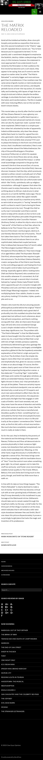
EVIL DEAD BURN (8, 703)
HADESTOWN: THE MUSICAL (12, 681)
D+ (7, 612)
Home (3, 562)
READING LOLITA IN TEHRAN (12, 677)
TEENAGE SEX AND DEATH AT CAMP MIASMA (19, 639)
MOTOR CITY (6, 673)
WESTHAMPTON (7, 686)
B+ (7, 607)
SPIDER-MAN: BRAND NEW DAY (14, 669)
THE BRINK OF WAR (9, 635)
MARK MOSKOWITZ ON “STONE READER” (17, 535)
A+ (6, 604)
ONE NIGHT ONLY (8, 660)
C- (12, 609)
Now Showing (6, 566)
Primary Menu (40, 12)
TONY (3, 656)
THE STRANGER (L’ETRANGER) (12, 711)
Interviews (5, 575)
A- (11, 604)
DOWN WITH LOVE (8, 543)
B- (12, 607)
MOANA (4, 707)
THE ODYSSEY (6, 699)
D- (11, 612)
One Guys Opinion (18, 34)
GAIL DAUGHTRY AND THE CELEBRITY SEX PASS (20, 694)
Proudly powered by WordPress (11, 757)
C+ (6, 609)
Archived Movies (7, 570)
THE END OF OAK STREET (11, 647)
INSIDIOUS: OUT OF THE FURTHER (14, 630)
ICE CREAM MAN (8, 664)
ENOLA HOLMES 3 (8, 690)
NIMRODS (5, 643)
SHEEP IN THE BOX (8, 652)
